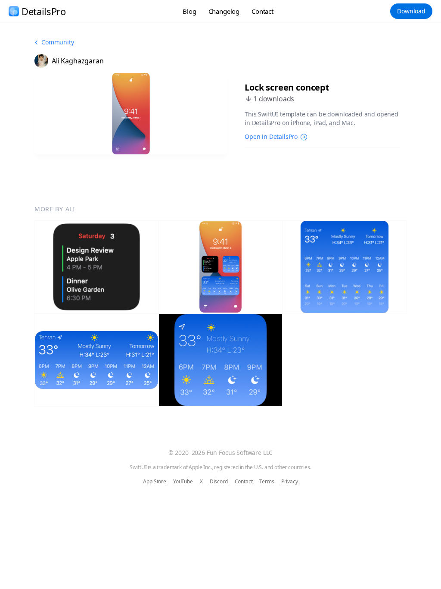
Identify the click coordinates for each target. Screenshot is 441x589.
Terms (266, 481)
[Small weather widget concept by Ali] (220, 360)
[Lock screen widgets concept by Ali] (220, 266)
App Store (154, 481)
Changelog (224, 11)
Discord (219, 481)
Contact (262, 11)
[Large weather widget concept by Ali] (345, 266)
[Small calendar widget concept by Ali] (96, 266)
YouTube (183, 481)
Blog (189, 11)
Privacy (289, 481)
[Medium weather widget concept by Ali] (96, 360)
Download (411, 11)
